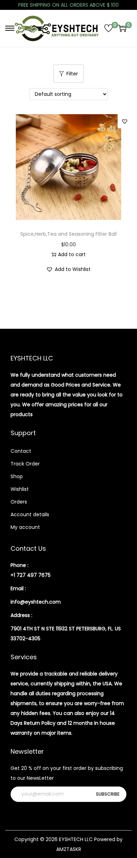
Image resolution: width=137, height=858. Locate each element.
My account (25, 527)
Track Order (25, 463)
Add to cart (72, 254)
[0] (108, 28)
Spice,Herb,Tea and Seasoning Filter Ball (68, 233)
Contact (21, 451)
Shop (17, 476)
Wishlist (20, 489)
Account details (30, 514)
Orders (19, 501)
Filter (72, 73)
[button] (125, 121)
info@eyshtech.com (36, 601)
